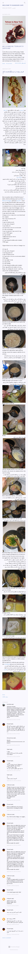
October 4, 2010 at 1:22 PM (12, 894)
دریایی (7, 696)
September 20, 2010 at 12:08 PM (14, 780)
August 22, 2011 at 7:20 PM (13, 905)
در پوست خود (10, 918)
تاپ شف (5, 110)
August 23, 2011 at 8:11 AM (12, 914)
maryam (9, 898)
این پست (22, 110)
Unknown (9, 785)
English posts (6, 8)
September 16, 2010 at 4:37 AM (13, 719)
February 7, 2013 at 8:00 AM (13, 934)
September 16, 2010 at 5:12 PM (13, 745)
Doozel (9, 724)
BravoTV (19, 200)
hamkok (9, 704)
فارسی (13, 8)
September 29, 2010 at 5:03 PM (13, 810)
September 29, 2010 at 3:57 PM (13, 800)
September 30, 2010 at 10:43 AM (14, 818)
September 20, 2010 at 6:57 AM (13, 770)
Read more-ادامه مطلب (20, 63)
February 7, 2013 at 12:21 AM (13, 924)
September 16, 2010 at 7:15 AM (13, 733)
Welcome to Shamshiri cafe (12, 5)
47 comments (9, 63)
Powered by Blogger (15, 946)
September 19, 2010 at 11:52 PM (13, 756)
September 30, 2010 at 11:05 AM (14, 845)
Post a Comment (6, 937)
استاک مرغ (19, 177)
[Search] (25, 2)
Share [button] (3, 63)
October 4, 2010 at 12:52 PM (13, 885)
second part (7, 664)
